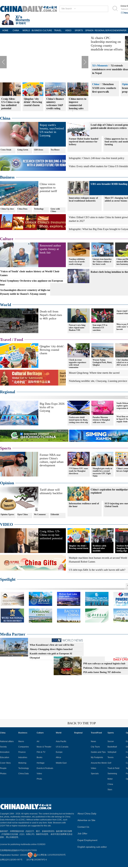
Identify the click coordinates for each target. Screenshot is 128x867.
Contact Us (83, 827)
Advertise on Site (86, 820)
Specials (95, 773)
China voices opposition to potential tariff (48, 187)
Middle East (61, 763)
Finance (22, 752)
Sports (5, 448)
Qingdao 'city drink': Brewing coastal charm (52, 350)
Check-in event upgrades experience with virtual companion (77, 364)
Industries (22, 757)
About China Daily (87, 813)
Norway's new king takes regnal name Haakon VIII (77, 327)
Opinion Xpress (7, 514)
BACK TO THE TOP (82, 723)
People (3, 768)
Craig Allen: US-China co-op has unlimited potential (51, 535)
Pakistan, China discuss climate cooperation (105, 668)
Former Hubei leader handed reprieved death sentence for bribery (83, 142)
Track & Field (113, 768)
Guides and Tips (98, 752)
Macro (21, 741)
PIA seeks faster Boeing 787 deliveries (102, 672)
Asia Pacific (61, 741)
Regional (7, 392)
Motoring (22, 763)
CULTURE (47, 30)
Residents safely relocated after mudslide (99, 548)
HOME (5, 30)
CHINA (16, 30)
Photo (39, 779)
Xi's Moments (100, 65)
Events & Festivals (45, 768)
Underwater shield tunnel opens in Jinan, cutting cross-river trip (78, 420)
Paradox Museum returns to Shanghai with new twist (101, 420)
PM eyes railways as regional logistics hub (104, 663)
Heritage (40, 763)
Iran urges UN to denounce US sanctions (100, 327)
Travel (5, 339)
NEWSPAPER (119, 30)
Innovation (5, 752)
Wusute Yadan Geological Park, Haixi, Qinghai (102, 362)
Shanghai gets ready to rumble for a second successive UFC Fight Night (102, 472)
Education (4, 757)
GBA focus (38, 150)
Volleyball (112, 752)
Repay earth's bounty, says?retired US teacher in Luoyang (52, 130)
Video (39, 773)
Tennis (111, 757)
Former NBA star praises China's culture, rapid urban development (52, 460)
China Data (22, 209)
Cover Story (5, 763)
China (95, 84)
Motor (110, 779)
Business (7, 177)
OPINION (89, 30)
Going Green (22, 150)
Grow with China (55, 210)
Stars (110, 789)
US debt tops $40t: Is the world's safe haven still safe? (97, 569)
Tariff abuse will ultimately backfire (51, 491)
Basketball (112, 747)
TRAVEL (58, 30)
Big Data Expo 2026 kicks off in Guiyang (52, 407)
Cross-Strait (6, 150)
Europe (59, 752)
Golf (109, 763)
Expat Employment (87, 840)
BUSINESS (37, 30)
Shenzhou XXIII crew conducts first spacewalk (104, 88)
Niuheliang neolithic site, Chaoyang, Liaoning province (98, 381)
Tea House (55, 150)
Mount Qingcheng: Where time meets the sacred (94, 372)
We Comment (40, 514)
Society (3, 747)
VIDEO (68, 30)
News (93, 741)
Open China (22, 514)
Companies (23, 747)
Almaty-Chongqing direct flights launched (51, 649)
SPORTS (79, 30)
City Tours (95, 747)
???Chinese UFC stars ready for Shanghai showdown (78, 471)
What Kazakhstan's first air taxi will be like (52, 645)
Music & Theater (44, 747)
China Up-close (7, 209)
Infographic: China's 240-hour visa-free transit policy (96, 158)
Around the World (99, 763)
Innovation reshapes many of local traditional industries (83, 199)
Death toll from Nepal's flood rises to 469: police (51, 315)
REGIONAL (100, 30)
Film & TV (41, 752)
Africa (58, 757)
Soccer (111, 741)
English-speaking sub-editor (92, 847)
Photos (3, 773)
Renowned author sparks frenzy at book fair (50, 249)
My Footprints (97, 757)
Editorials (55, 514)
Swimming (112, 773)
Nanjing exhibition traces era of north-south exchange (77, 261)
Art (38, 741)
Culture (6, 239)
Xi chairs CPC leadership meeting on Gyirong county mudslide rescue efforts (107, 43)
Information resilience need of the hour (84, 505)
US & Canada (62, 747)
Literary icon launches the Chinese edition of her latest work (102, 261)
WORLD (26, 30)
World (5, 305)
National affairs (7, 741)
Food (18, 339)
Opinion (7, 483)
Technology (39, 209)
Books (39, 757)
